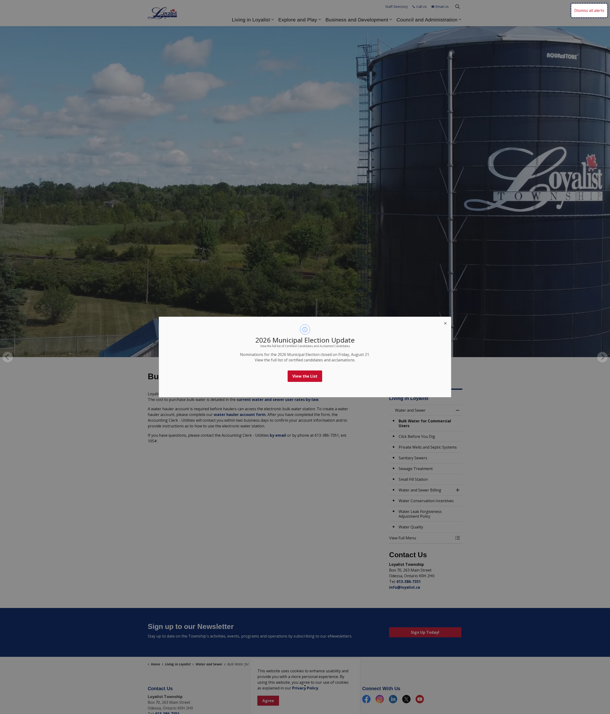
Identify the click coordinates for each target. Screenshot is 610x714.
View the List (304, 376)
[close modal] (445, 322)
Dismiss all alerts (589, 10)
